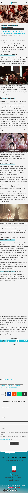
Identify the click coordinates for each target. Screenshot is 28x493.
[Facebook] (4, 490)
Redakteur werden (9, 477)
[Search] (26, 2)
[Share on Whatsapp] (19, 394)
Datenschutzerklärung (5, 439)
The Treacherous (13, 387)
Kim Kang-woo (19, 385)
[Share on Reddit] (14, 394)
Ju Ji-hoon (11, 385)
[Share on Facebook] (9, 394)
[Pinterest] (10, 490)
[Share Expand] (24, 394)
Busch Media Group (9, 379)
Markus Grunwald (7, 35)
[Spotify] (16, 490)
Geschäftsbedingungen (14, 480)
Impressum (18, 477)
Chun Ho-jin (3, 385)
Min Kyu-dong (4, 387)
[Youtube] (13, 490)
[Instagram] (7, 490)
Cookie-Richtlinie (18, 479)
